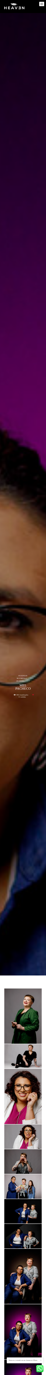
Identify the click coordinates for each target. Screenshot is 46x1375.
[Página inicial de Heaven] (14, 6)
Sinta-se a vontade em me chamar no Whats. (23, 1360)
